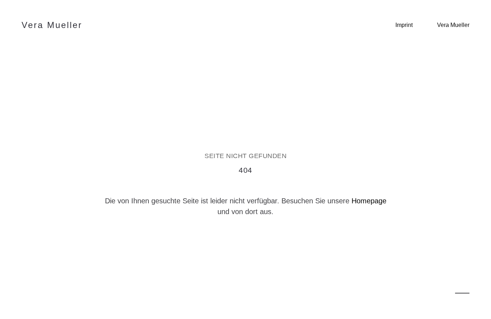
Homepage (369, 201)
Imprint (404, 25)
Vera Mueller (453, 25)
